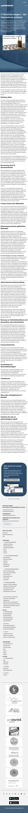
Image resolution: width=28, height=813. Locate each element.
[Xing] (13, 794)
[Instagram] (7, 794)
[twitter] (15, 794)
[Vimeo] (24, 794)
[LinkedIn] (10, 794)
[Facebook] (4, 794)
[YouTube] (21, 794)
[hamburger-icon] (25, 6)
